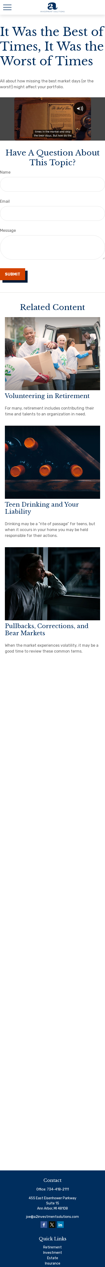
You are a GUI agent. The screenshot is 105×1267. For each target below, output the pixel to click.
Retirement (52, 1247)
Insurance (52, 1263)
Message (8, 230)
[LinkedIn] (60, 1224)
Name (5, 172)
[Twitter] (52, 1224)
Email (5, 201)
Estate (52, 1258)
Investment (52, 1253)
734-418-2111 (58, 1189)
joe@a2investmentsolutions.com (52, 1217)
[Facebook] (44, 1224)
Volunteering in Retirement (47, 396)
